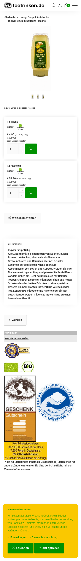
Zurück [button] (16, 319)
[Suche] (54, 5)
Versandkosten (19, 141)
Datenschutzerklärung (44, 537)
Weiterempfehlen (24, 218)
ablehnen (22, 548)
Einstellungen (18, 537)
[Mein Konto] (60, 5)
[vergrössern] (40, 58)
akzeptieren (51, 548)
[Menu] (76, 5)
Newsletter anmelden (17, 338)
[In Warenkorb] (31, 149)
